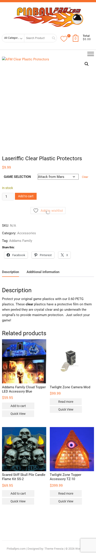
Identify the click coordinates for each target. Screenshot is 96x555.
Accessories (26, 233)
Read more (65, 401)
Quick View (18, 413)
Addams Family (20, 241)
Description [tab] (10, 272)
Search (52, 38)
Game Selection (17, 177)
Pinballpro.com (16, 548)
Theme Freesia (53, 548)
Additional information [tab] (43, 272)
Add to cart (25, 196)
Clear (85, 177)
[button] (87, 64)
